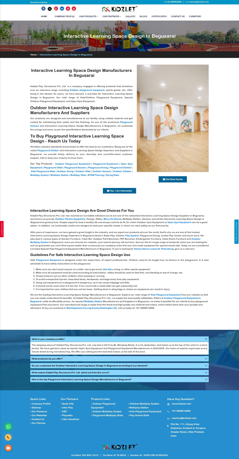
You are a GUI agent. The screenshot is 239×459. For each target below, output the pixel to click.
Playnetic (67, 415)
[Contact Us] (8, 437)
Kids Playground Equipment (166, 294)
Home (44, 16)
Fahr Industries (70, 419)
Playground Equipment (105, 164)
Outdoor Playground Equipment (72, 164)
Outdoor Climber (122, 171)
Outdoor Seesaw (102, 171)
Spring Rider (112, 175)
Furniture (195, 16)
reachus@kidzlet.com (199, 2)
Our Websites (39, 415)
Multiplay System (39, 175)
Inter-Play (67, 407)
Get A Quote (2, 229)
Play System (132, 235)
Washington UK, (108, 308)
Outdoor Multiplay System (107, 411)
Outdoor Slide (83, 171)
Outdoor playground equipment (87, 90)
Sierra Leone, (150, 249)
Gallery (130, 16)
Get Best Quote (174, 179)
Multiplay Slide (78, 175)
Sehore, (138, 249)
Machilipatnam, (75, 308)
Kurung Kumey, (91, 308)
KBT (64, 411)
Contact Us (178, 16)
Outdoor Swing (65, 171)
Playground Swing (98, 167)
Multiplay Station (59, 175)
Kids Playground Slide (43, 171)
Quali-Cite (68, 403)
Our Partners (111, 16)
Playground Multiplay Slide (107, 415)
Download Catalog (38, 2)
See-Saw (108, 269)
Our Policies (38, 423)
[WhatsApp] (8, 426)
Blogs (143, 16)
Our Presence (39, 411)
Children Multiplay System (144, 403)
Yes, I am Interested (120, 190)
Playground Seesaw (75, 167)
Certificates (159, 16)
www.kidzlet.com (181, 403)
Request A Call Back (236, 231)
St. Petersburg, (166, 249)
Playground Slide (53, 167)
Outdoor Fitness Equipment (70, 219)
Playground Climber (48, 150)
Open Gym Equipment (179, 222)
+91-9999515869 (174, 2)
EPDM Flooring (96, 175)
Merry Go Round (112, 219)
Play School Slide (139, 415)
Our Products (88, 16)
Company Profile (65, 16)
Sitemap (36, 407)
